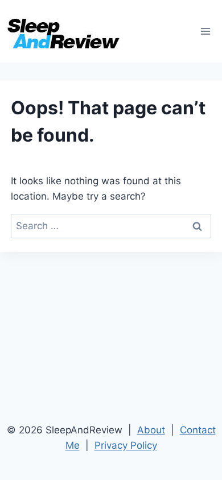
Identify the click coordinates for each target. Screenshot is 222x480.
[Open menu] (205, 31)
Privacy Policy (125, 445)
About (151, 430)
